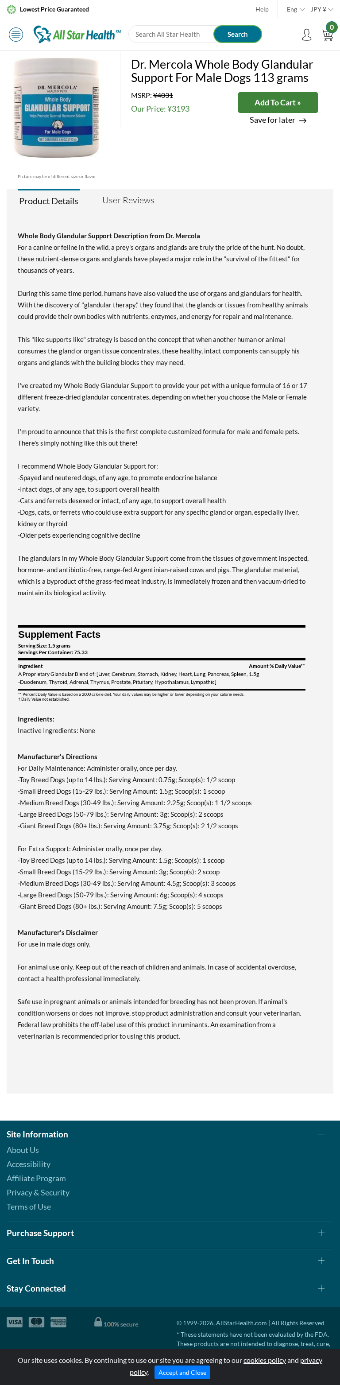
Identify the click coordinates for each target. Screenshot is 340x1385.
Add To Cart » (278, 102)
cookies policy (264, 1360)
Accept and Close (182, 1372)
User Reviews (128, 200)
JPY (318, 9)
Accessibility (28, 1164)
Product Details (48, 200)
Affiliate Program (36, 1178)
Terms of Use (29, 1206)
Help (262, 9)
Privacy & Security (38, 1192)
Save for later (272, 119)
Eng (292, 9)
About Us (23, 1150)
